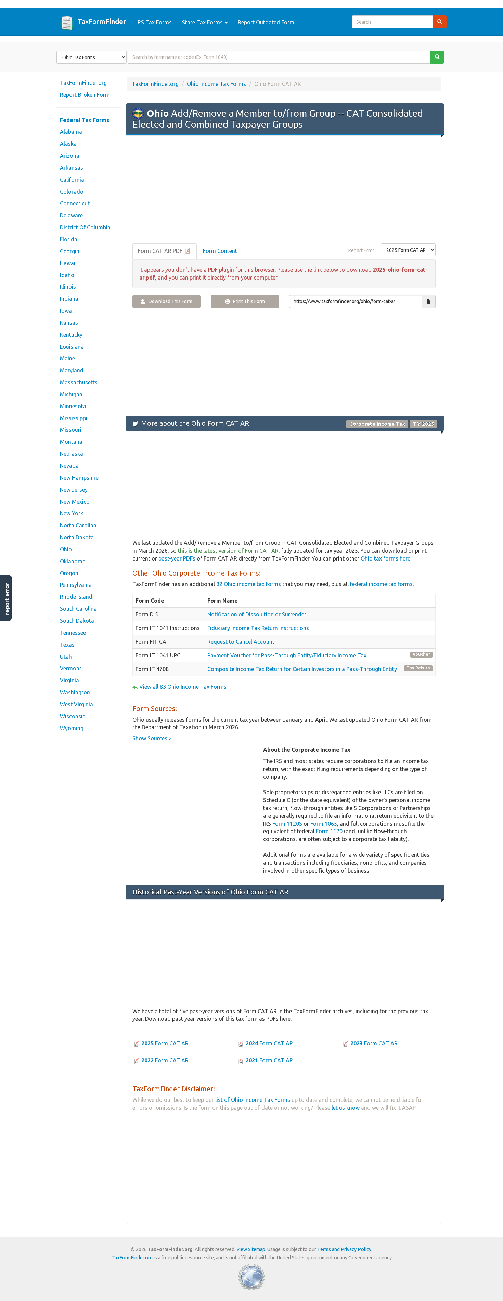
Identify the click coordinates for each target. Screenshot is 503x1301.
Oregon (69, 573)
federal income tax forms (381, 584)
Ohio (66, 549)
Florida (68, 239)
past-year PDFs (176, 558)
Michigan (71, 394)
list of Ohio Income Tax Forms (252, 1100)
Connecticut (75, 203)
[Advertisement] (284, 190)
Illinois (68, 287)
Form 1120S (287, 824)
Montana (71, 442)
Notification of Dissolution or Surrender (256, 614)
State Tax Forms (203, 22)
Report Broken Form (85, 95)
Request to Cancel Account (240, 642)
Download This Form (168, 301)
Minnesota (73, 406)
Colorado (71, 192)
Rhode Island (76, 597)
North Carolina (78, 525)
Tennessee (73, 633)
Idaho (67, 275)
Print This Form (247, 301)
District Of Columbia (85, 227)
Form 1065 (323, 824)
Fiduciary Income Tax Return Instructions (258, 628)
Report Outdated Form (266, 22)
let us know (346, 1108)
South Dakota (77, 621)
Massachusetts (79, 382)
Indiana (69, 299)
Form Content (220, 251)
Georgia (69, 251)
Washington (75, 692)
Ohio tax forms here (385, 558)
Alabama (71, 132)
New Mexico (75, 502)
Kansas (69, 323)
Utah (66, 657)
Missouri (70, 430)
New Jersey (74, 490)
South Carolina (78, 609)
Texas (67, 645)
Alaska (68, 144)
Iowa (66, 311)
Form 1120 (329, 831)
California (72, 180)
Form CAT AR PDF (161, 251)
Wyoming (71, 728)
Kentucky (71, 335)
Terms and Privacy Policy (344, 1249)
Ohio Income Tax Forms (216, 84)
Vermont (70, 668)
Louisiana (72, 347)
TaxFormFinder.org (83, 83)
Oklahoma (73, 561)
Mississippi (73, 418)
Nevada (69, 466)
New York (71, 513)
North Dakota (77, 537)
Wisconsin (73, 716)
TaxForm (102, 21)
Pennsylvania (76, 585)
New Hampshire (79, 478)
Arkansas (71, 168)
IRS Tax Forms (154, 22)
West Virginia (76, 704)
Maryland (71, 370)
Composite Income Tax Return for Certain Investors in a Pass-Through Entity (302, 669)
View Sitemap (250, 1249)
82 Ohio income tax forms (248, 584)
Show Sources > (152, 738)
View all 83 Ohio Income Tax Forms (183, 687)
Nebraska (71, 454)
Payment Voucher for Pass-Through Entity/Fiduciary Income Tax (286, 655)
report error (7, 599)
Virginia (69, 680)
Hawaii (68, 263)
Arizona (69, 156)
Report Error (361, 250)
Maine (67, 358)
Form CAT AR (165, 1043)
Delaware (71, 215)
